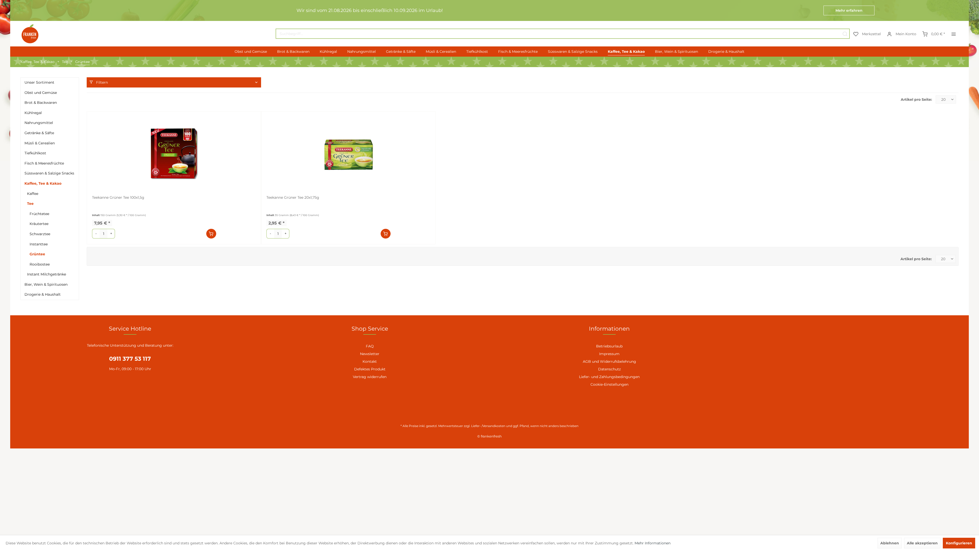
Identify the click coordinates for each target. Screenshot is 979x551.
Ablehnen (889, 543)
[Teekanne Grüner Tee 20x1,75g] (348, 153)
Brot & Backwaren (40, 102)
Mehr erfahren (848, 10)
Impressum (609, 354)
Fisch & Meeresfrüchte (44, 163)
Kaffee (32, 193)
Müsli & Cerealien (39, 143)
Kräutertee (39, 223)
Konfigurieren (959, 543)
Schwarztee (40, 234)
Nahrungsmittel (38, 122)
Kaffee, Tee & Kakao (42, 183)
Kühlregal (33, 112)
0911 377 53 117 (130, 358)
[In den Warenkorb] (211, 234)
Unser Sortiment (39, 82)
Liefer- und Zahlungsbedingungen (609, 376)
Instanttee (39, 244)
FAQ (370, 346)
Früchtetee (39, 213)
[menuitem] (563, 34)
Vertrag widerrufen (370, 376)
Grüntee (37, 254)
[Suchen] (845, 34)
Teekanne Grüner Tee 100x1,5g (118, 197)
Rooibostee (40, 264)
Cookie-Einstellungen (609, 384)
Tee (30, 203)
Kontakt (370, 361)
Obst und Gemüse (40, 92)
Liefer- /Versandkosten (488, 426)
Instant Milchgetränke (46, 274)
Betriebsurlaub (609, 346)
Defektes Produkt (369, 369)
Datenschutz (609, 369)
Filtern (101, 82)
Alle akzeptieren (922, 543)
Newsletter (369, 354)
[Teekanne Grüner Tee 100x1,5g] (173, 153)
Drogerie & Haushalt (42, 294)
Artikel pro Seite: (916, 99)
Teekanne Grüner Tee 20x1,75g (292, 197)
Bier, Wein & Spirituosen (46, 284)
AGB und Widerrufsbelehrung (609, 361)
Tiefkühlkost (35, 153)
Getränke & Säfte (39, 133)
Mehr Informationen (653, 543)
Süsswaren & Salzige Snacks (49, 173)
